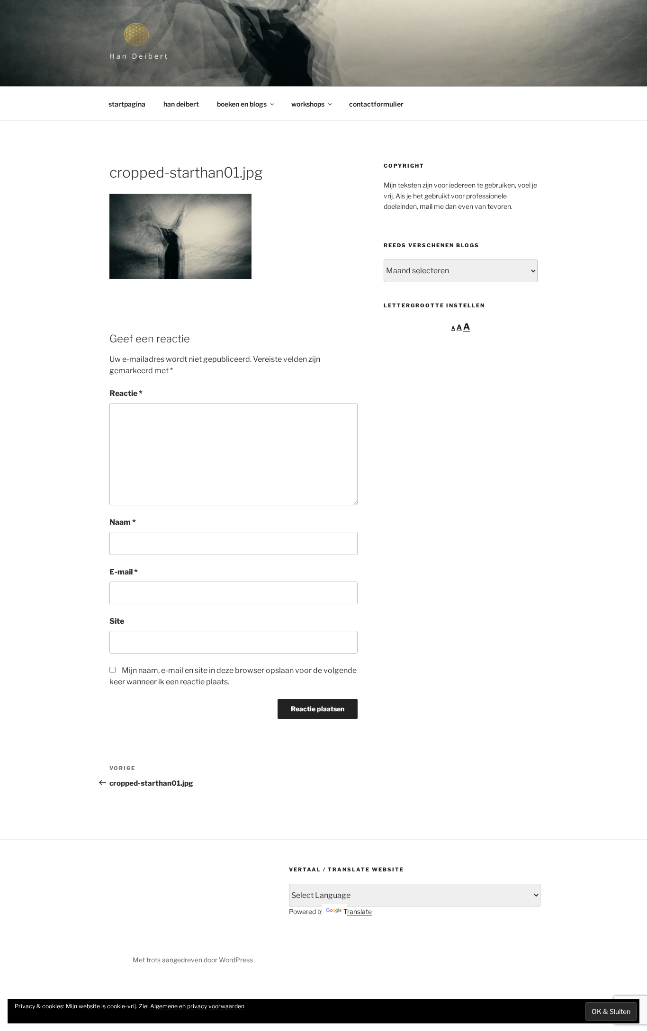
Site (116, 621)
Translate (357, 911)
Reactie (126, 393)
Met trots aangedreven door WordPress (193, 960)
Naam (122, 522)
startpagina (126, 104)
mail (426, 206)
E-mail (123, 571)
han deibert (181, 104)
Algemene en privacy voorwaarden (197, 1006)
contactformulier (376, 104)
